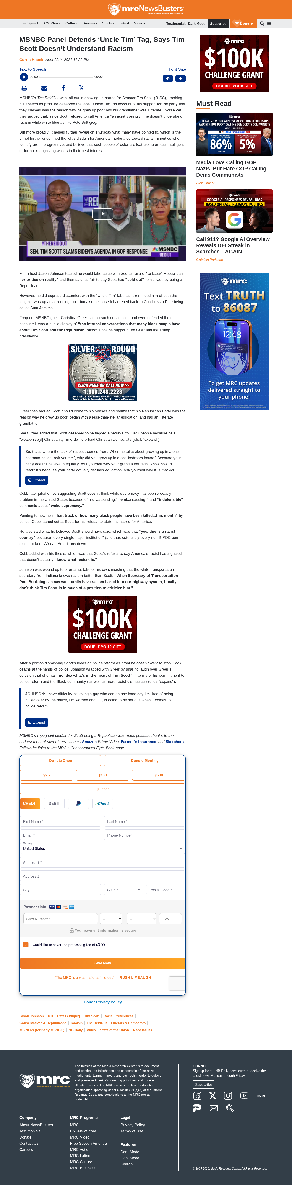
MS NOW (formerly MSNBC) (41, 1030)
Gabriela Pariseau (209, 260)
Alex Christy (205, 183)
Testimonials (176, 24)
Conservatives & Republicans (42, 1023)
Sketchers (175, 742)
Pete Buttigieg (68, 1016)
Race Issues (142, 1030)
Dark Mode (196, 24)
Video (91, 1030)
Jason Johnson (31, 1016)
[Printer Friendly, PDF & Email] (44, 89)
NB (50, 1016)
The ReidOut (97, 1023)
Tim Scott (91, 1016)
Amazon (89, 742)
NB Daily (76, 1030)
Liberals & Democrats (128, 1023)
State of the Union (114, 1030)
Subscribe (218, 24)
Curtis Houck (31, 60)
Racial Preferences (118, 1016)
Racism (77, 1023)
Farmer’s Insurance (138, 742)
